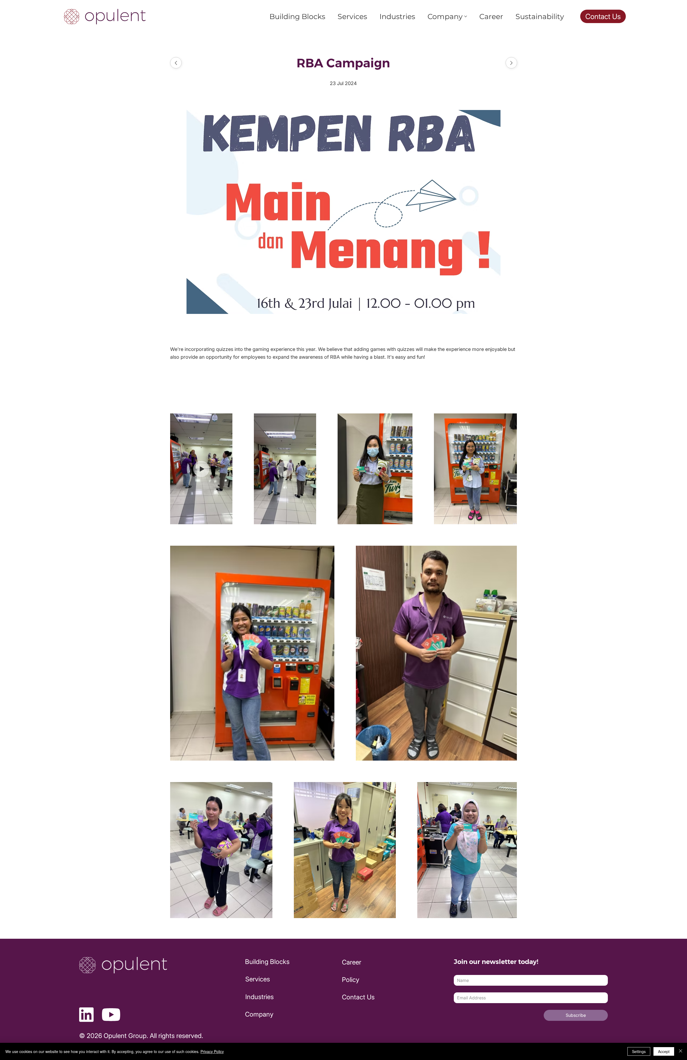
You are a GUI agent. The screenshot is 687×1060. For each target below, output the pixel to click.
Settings (639, 1051)
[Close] (680, 1051)
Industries (259, 997)
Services (257, 979)
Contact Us (358, 997)
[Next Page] (511, 62)
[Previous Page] (176, 62)
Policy (350, 980)
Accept (664, 1051)
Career (351, 962)
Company (259, 1014)
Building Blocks (267, 962)
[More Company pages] (465, 16)
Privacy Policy (212, 1051)
